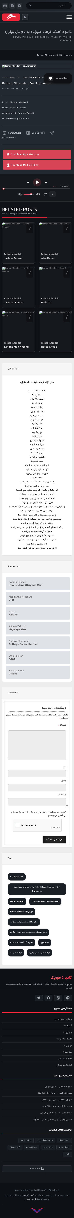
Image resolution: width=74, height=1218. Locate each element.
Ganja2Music (14, 133)
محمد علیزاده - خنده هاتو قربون (56, 1113)
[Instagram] (58, 998)
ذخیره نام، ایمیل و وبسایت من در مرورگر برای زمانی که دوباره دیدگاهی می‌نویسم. (38, 814)
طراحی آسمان (31, 1199)
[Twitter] (39, 998)
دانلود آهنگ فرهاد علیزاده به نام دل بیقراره (38, 32)
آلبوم (67, 1154)
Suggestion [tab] (13, 566)
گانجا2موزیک (64, 1140)
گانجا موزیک (15, 1147)
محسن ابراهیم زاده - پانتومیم (57, 1106)
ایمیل (63, 780)
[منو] (69, 17)
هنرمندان (67, 1052)
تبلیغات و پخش (64, 1065)
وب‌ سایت (62, 794)
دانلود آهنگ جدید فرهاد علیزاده (24, 922)
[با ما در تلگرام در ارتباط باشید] (19, 6)
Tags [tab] (10, 858)
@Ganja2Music (9, 137)
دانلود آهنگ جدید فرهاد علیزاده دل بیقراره (28, 932)
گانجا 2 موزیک (28, 1195)
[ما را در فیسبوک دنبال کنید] (12, 6)
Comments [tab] (13, 693)
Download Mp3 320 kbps (24, 155)
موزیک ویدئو (64, 1147)
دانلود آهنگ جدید (63, 1019)
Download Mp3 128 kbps (24, 165)
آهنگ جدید (48, 1147)
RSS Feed (35, 1168)
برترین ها (67, 1045)
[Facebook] (48, 998)
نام (64, 766)
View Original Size (39, 60)
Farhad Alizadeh (38, 77)
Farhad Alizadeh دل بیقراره (21, 911)
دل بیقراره (45, 942)
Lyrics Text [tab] (13, 369)
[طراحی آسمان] (37, 1210)
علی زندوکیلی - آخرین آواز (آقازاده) (55, 1093)
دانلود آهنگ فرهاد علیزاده (21, 942)
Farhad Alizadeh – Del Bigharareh (54, 55)
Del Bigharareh (16, 876)
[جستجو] (30, 6)
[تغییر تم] (25, 17)
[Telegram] (68, 998)
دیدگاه (62, 725)
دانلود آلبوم (26, 1140)
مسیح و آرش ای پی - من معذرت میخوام (52, 1119)
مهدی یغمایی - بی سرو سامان (56, 1100)
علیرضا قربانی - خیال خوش (58, 1086)
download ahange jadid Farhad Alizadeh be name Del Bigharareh (37, 889)
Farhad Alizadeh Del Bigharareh (45, 901)
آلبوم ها (67, 1026)
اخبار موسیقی (65, 1059)
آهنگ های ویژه (64, 1039)
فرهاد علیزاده (16, 952)
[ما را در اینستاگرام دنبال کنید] (5, 6)
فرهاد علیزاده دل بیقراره (39, 952)
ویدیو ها (67, 1032)
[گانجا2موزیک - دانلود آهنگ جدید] (11, 17)
